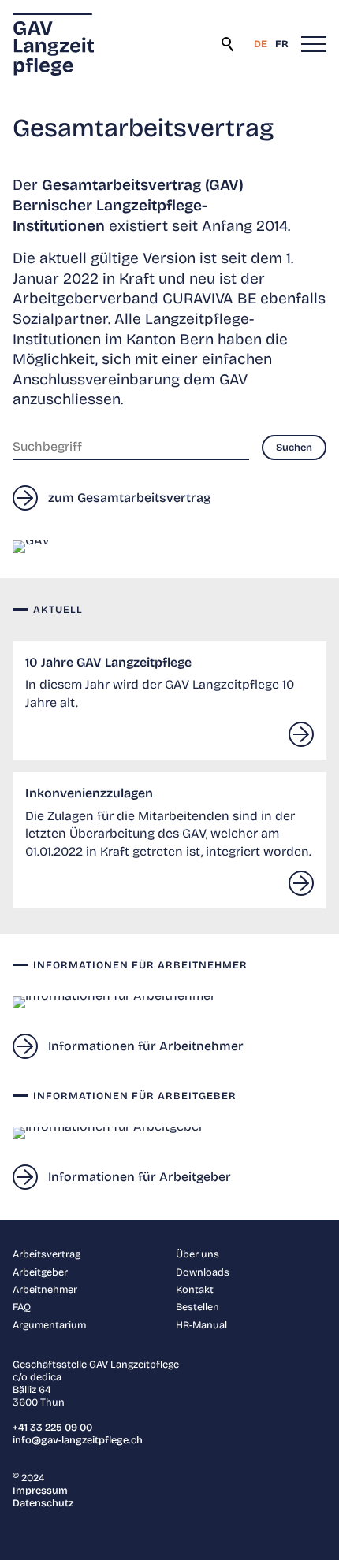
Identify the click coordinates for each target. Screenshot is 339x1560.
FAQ (22, 1307)
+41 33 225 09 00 (52, 1427)
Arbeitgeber (40, 1272)
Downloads (202, 1272)
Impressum (40, 1490)
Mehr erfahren (301, 734)
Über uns (197, 1254)
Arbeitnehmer (45, 1289)
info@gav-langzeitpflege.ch (78, 1440)
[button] (313, 44)
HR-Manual (201, 1325)
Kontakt (195, 1289)
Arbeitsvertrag (46, 1254)
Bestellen (197, 1307)
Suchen (228, 44)
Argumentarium (49, 1325)
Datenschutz (43, 1503)
